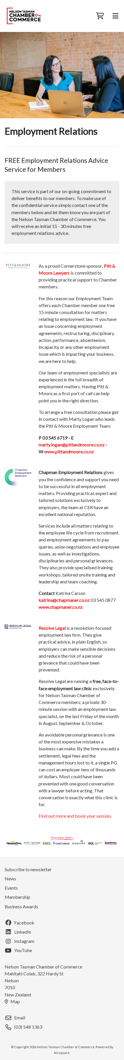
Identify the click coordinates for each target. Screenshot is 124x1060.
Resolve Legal (52, 628)
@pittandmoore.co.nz (83, 444)
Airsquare (61, 1053)
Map (15, 1001)
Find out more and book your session (75, 816)
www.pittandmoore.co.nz (69, 451)
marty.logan (50, 444)
